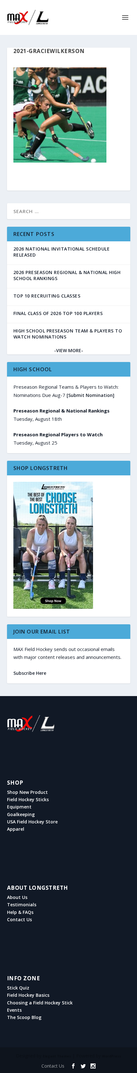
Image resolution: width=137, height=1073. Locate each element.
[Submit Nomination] (90, 395)
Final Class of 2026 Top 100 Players (58, 313)
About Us (17, 897)
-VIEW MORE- (68, 350)
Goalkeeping (21, 814)
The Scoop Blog (24, 1017)
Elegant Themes (57, 1056)
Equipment (19, 807)
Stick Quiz (18, 988)
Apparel (15, 829)
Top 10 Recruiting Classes (47, 296)
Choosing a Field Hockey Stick (40, 1003)
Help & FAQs (20, 912)
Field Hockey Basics (28, 995)
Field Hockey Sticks (28, 799)
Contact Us (19, 919)
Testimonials (21, 905)
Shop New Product (27, 792)
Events (14, 1010)
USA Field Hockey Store (32, 822)
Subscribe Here (29, 673)
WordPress (111, 1056)
